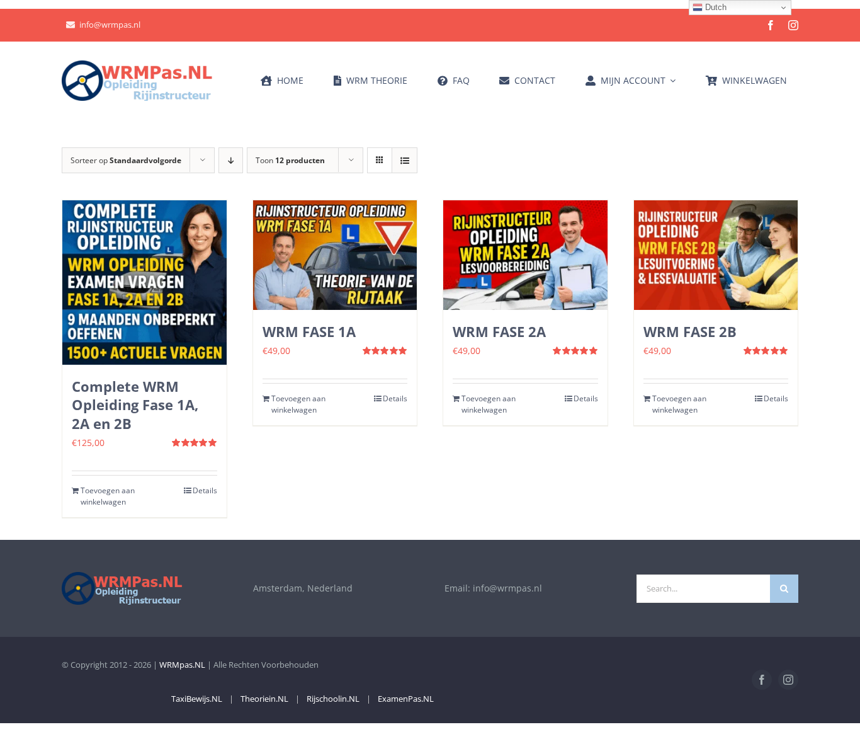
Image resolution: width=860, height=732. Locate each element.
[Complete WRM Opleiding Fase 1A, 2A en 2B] (144, 282)
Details (205, 490)
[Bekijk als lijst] (404, 160)
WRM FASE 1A (309, 331)
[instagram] (793, 25)
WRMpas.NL (182, 664)
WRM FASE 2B (690, 331)
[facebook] (771, 25)
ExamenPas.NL (406, 698)
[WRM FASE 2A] (525, 255)
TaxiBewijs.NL (196, 698)
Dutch (715, 7)
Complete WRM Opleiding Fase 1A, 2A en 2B (135, 405)
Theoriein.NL (264, 698)
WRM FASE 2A (499, 331)
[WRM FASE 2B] (716, 255)
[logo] (137, 65)
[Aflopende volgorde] (230, 160)
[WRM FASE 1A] (335, 255)
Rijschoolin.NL (333, 698)
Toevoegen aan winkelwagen (108, 496)
